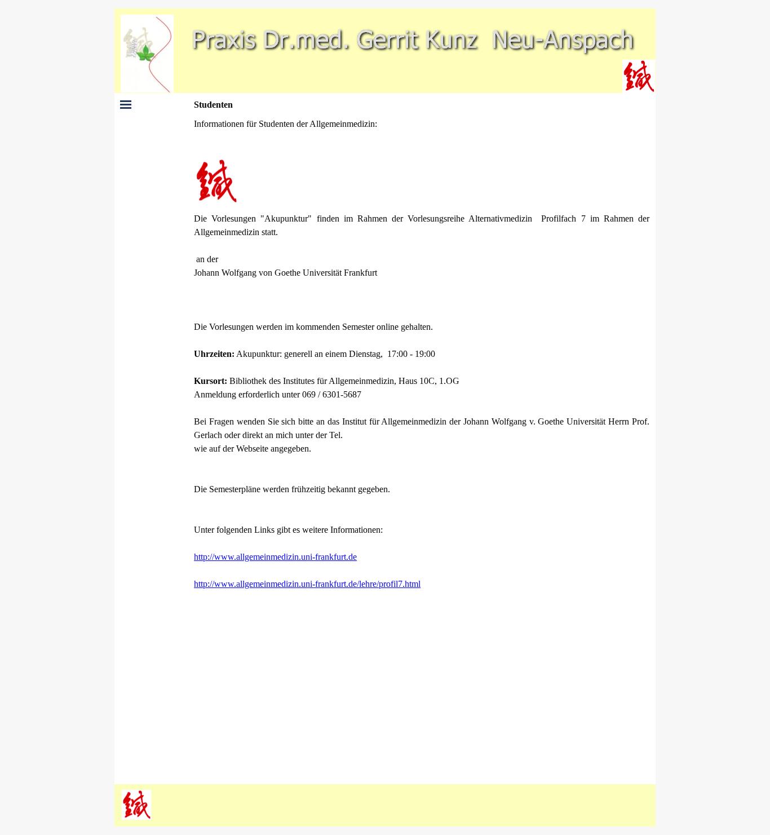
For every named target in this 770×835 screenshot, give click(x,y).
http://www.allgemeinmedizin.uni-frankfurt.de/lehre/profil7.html (307, 584)
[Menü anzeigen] (125, 104)
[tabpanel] (421, 447)
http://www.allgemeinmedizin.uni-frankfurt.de (275, 557)
